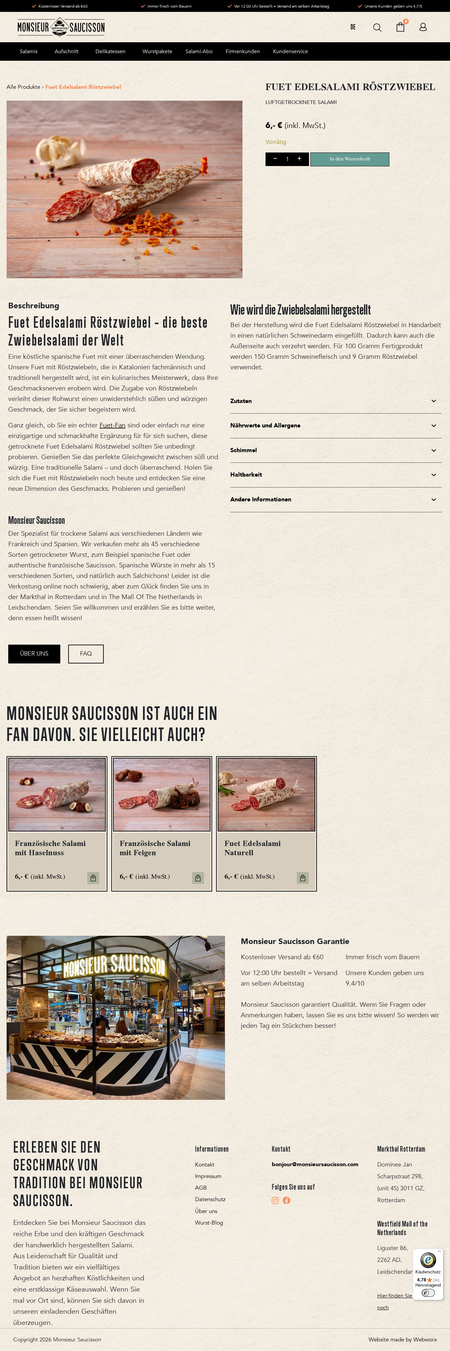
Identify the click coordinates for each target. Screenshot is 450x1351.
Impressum (208, 1176)
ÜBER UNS (34, 654)
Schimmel (243, 450)
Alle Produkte (23, 87)
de (353, 27)
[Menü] (439, 1253)
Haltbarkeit (246, 475)
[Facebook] (287, 1200)
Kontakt (204, 1164)
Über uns (206, 1211)
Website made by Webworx (403, 1339)
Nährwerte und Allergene (265, 426)
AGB (201, 1188)
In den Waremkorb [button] (93, 878)
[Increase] (299, 159)
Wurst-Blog (209, 1223)
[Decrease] (275, 159)
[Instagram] (275, 1200)
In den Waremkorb (350, 159)
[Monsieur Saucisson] (61, 27)
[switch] (428, 1293)
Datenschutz (210, 1199)
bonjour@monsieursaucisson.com (315, 1164)
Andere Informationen (260, 499)
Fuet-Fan (112, 425)
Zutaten (241, 401)
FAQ (86, 654)
